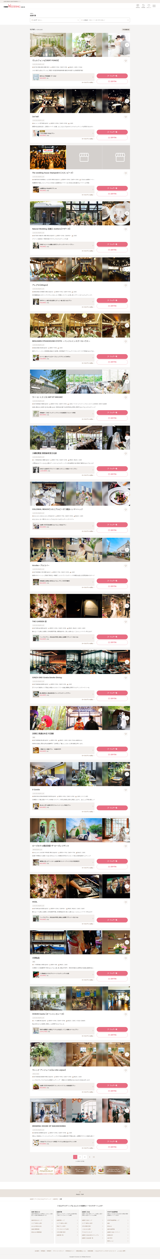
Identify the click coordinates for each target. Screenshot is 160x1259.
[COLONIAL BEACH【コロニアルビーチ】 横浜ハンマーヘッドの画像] (80, 494)
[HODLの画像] (80, 886)
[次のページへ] (90, 1157)
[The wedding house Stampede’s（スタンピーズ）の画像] (80, 157)
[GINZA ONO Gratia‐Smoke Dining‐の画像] (80, 662)
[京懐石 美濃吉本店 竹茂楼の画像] (80, 718)
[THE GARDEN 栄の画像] (80, 606)
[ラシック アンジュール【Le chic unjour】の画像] (80, 1054)
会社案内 (37, 1251)
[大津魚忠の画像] (80, 942)
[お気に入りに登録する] (126, 61)
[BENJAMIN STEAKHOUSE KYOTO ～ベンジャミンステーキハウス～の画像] (80, 326)
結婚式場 (55, 1199)
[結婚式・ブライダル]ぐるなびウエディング (40, 1199)
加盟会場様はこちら (81, 1251)
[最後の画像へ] (127, 45)
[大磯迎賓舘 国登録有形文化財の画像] (80, 438)
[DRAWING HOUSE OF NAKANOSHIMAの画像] (80, 1111)
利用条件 (49, 1251)
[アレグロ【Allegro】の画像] (80, 269)
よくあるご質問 (121, 1251)
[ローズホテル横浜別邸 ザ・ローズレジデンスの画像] (80, 830)
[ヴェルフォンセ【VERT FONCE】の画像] (80, 45)
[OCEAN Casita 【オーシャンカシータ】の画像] (80, 998)
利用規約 (43, 1251)
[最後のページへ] (94, 1157)
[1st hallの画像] (80, 101)
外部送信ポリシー (70, 1251)
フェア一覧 (113, 76)
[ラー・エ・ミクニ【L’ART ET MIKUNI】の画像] (80, 382)
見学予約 (113, 81)
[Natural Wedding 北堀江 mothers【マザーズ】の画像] (80, 213)
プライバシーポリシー (58, 1251)
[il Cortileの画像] (80, 774)
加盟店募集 (90, 1251)
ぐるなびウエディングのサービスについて (105, 1251)
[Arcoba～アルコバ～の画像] (80, 550)
